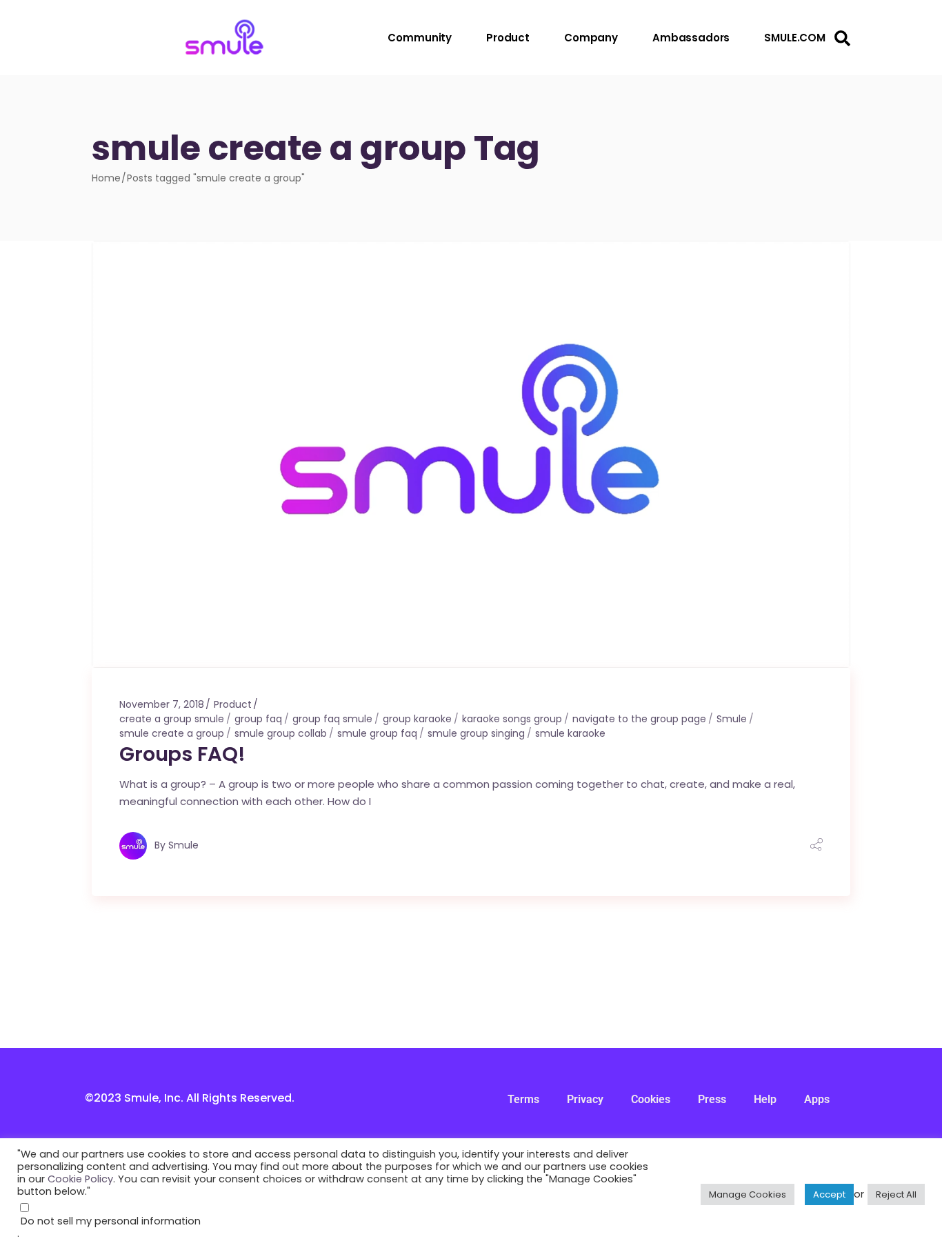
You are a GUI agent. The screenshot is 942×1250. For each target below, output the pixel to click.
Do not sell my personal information (111, 1221)
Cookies (650, 1099)
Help (765, 1099)
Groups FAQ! (182, 754)
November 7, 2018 (161, 704)
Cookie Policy (80, 1179)
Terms (523, 1099)
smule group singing (476, 733)
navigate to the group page (639, 719)
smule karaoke (570, 733)
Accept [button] (829, 1194)
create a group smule (171, 719)
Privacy (585, 1099)
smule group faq (377, 733)
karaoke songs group (512, 719)
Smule (731, 719)
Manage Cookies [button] (747, 1194)
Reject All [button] (896, 1194)
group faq (258, 719)
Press (712, 1099)
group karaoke (417, 719)
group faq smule (332, 719)
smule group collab (280, 733)
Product (233, 704)
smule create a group (171, 733)
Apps (817, 1099)
